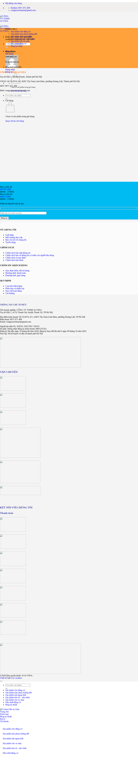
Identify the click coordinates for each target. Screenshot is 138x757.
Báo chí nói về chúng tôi (15, 240)
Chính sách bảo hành (14, 260)
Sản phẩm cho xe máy (20, 41)
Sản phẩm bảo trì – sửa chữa (23, 39)
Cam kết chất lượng (13, 286)
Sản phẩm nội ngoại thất (21, 36)
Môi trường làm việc (14, 237)
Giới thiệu (9, 235)
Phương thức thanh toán (15, 273)
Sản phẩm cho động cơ (20, 31)
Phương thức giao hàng (15, 275)
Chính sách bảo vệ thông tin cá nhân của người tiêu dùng (29, 255)
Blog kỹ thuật (16, 46)
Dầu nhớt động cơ (18, 43)
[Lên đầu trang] (1, 681)
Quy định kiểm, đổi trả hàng (17, 270)
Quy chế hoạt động (13, 291)
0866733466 (5, 196)
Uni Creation (16, 678)
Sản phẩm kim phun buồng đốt (24, 34)
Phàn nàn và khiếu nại (14, 288)
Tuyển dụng (10, 242)
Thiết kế (3, 678)
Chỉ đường (10, 293)
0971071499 (5, 189)
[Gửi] (6, 47)
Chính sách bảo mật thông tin (17, 253)
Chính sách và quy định (15, 258)
